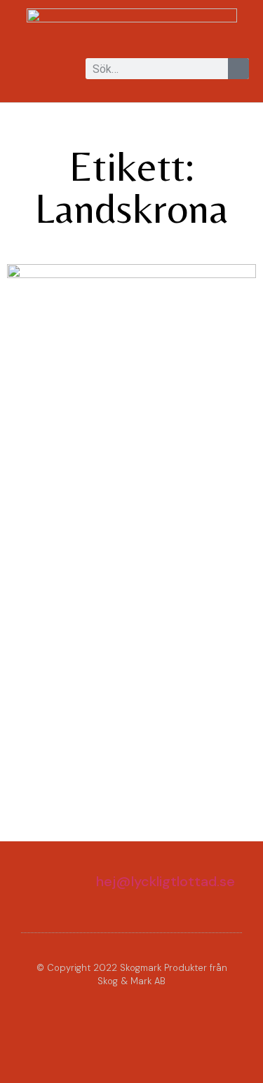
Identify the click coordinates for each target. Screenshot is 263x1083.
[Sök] (238, 68)
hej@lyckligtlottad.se (165, 881)
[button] (24, 69)
